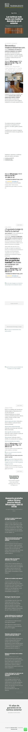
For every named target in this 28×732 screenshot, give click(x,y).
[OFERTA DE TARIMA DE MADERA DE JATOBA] (14, 113)
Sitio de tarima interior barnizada (12, 426)
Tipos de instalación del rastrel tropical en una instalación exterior (13, 539)
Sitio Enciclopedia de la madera (12, 441)
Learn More (19, 224)
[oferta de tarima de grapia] (14, 347)
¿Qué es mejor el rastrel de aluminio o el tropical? (12, 559)
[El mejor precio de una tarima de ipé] (14, 394)
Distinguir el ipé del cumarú (12, 597)
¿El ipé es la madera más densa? (13, 578)
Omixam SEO (14, 727)
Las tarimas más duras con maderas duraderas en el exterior (14, 19)
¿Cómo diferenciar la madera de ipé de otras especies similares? (14, 616)
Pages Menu (14, 13)
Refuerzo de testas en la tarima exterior (13, 654)
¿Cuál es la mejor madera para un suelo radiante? (13, 518)
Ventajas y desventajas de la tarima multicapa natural (13, 634)
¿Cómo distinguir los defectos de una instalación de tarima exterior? (14, 674)
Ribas (10, 521)
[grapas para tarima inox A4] (9, 459)
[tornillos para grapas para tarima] (14, 464)
